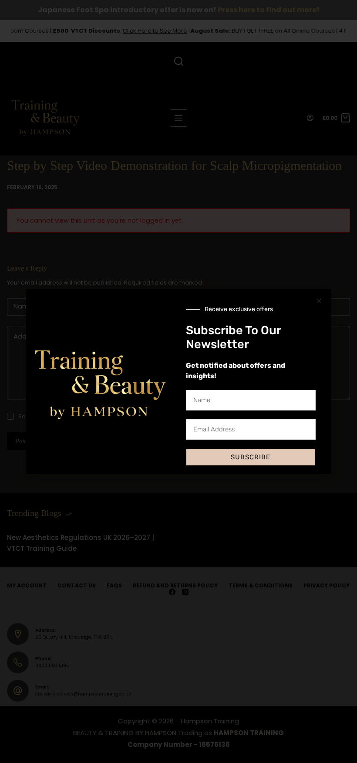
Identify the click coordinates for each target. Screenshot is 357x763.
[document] (178, 381)
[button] (319, 301)
